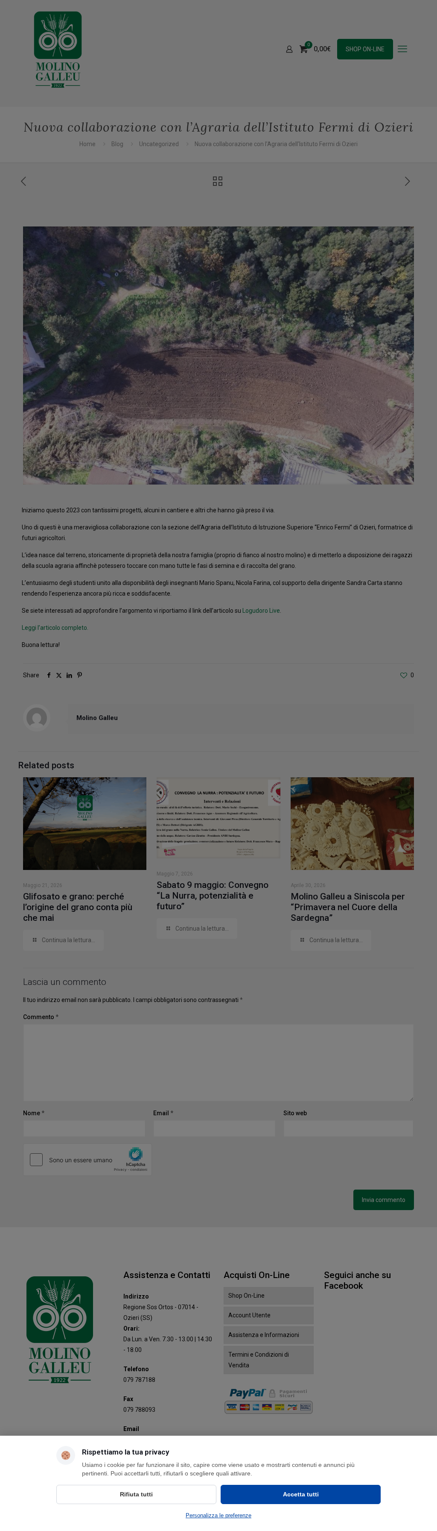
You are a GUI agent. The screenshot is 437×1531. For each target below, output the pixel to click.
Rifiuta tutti (136, 1494)
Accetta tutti (301, 1494)
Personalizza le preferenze (218, 1515)
